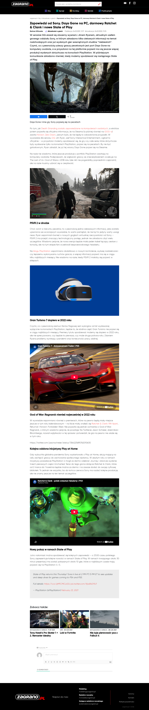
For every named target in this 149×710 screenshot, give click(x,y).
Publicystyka (107, 11)
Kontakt (131, 698)
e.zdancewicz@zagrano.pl (88, 704)
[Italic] (48, 662)
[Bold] (45, 662)
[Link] (68, 662)
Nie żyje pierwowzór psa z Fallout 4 (104, 634)
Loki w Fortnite (68, 633)
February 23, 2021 (69, 590)
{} (71, 661)
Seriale (90, 11)
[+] (74, 661)
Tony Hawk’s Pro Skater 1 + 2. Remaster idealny (44, 634)
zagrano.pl (33, 18)
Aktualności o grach (48, 18)
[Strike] (54, 662)
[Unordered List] (60, 662)
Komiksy (76, 11)
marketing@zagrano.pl (87, 692)
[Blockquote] (62, 662)
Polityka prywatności (126, 702)
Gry (49, 11)
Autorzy (131, 694)
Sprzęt (61, 11)
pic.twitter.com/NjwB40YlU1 (84, 584)
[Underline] (51, 662)
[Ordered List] (57, 662)
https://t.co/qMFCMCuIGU (57, 584)
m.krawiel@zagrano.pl (87, 698)
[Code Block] (65, 662)
